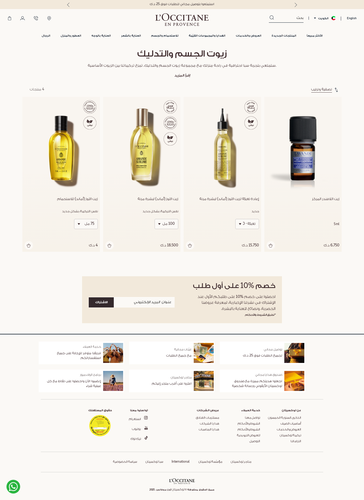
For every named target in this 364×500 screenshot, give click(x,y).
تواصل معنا (252, 417)
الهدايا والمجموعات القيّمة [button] (207, 35)
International (180, 461)
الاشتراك (101, 302)
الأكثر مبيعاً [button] (315, 35)
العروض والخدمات (289, 429)
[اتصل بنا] (36, 19)
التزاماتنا (295, 441)
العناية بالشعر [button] (131, 35)
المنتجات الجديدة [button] (284, 35)
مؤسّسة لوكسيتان (210, 461)
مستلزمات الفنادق (207, 417)
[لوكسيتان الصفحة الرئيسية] (182, 19)
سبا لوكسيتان (154, 461)
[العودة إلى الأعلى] (33, 486)
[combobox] (289, 18)
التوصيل (254, 441)
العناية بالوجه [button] (101, 35)
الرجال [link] (46, 35)
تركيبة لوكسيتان (290, 435)
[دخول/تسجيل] (22, 19)
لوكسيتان (178, 489)
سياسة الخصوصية (125, 461)
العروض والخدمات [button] (248, 35)
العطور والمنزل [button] (70, 35)
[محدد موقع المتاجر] (49, 19)
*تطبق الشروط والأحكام (260, 314)
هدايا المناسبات (209, 429)
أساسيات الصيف (291, 423)
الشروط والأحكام (249, 423)
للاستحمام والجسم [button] (165, 35)
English (352, 18)
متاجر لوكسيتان (241, 461)
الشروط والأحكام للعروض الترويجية (248, 432)
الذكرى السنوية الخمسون (284, 417)
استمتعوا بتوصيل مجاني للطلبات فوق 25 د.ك (182, 4)
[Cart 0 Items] (9, 19)
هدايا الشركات (209, 423)
